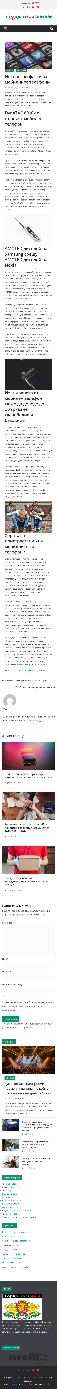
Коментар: (8, 922)
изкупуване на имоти (11, 1258)
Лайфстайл (10, 1078)
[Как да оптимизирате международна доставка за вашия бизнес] (28, 847)
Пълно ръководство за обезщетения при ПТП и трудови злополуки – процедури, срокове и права (36, 1126)
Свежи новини (8, 1207)
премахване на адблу (11, 1245)
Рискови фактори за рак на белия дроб (26, 680)
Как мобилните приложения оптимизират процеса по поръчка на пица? (34, 1144)
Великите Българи (10, 1204)
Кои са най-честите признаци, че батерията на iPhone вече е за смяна (28, 775)
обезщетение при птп (12, 1262)
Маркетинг (7, 1197)
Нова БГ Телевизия (11, 1187)
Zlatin (26, 88)
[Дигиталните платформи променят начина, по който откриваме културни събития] (28, 1060)
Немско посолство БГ (12, 1200)
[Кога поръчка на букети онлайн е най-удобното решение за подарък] (10, 1163)
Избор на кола (8, 1236)
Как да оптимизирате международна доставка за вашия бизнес (27, 881)
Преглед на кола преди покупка (16, 1232)
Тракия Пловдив (9, 1214)
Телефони (9, 70)
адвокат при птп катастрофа (15, 1267)
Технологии (21, 70)
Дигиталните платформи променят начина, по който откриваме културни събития (28, 1088)
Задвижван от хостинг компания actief (19, 1217)
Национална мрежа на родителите (18, 1210)
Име (5, 958)
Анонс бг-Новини (9, 1184)
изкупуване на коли (11, 1249)
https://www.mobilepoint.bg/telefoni (29, 670)
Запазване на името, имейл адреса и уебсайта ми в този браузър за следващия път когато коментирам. (28, 1006)
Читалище (6, 1190)
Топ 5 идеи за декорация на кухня (34, 687)
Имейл (6, 971)
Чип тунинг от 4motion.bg (13, 1254)
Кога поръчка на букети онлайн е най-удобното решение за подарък (37, 1161)
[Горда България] (22, 1295)
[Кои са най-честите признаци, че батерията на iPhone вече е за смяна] (28, 743)
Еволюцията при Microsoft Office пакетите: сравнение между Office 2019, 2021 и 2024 (27, 828)
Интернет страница (12, 984)
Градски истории (9, 1194)
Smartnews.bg (34, 720)
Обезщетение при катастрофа (16, 1241)
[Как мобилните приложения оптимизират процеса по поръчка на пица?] (10, 1146)
